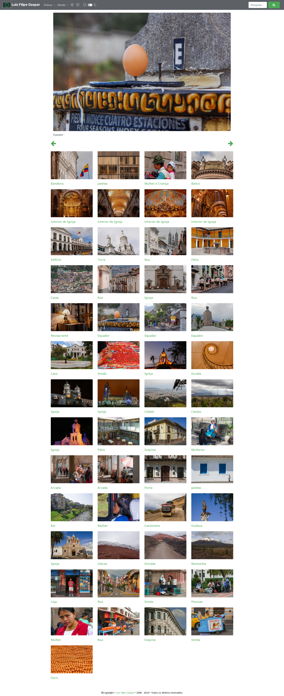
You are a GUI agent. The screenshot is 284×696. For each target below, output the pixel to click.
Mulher (103, 526)
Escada (196, 374)
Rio (53, 526)
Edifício (56, 260)
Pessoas (197, 602)
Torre (102, 260)
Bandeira (57, 183)
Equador (103, 336)
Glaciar (102, 564)
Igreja (148, 298)
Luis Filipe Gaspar (25, 5)
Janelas (102, 183)
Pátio (195, 260)
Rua (147, 260)
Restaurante (59, 336)
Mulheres (198, 450)
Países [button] (48, 5)
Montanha (198, 564)
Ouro (54, 678)
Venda (102, 374)
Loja (54, 602)
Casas (55, 298)
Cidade (149, 412)
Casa (54, 374)
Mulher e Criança (156, 183)
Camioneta (152, 526)
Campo (196, 412)
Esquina (149, 450)
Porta (148, 488)
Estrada (149, 564)
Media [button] (62, 5)
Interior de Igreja (63, 222)
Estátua (196, 526)
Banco (195, 183)
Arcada (56, 488)
